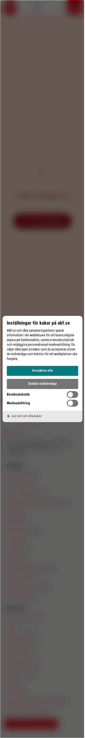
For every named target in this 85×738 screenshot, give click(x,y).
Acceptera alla (42, 371)
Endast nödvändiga (42, 384)
